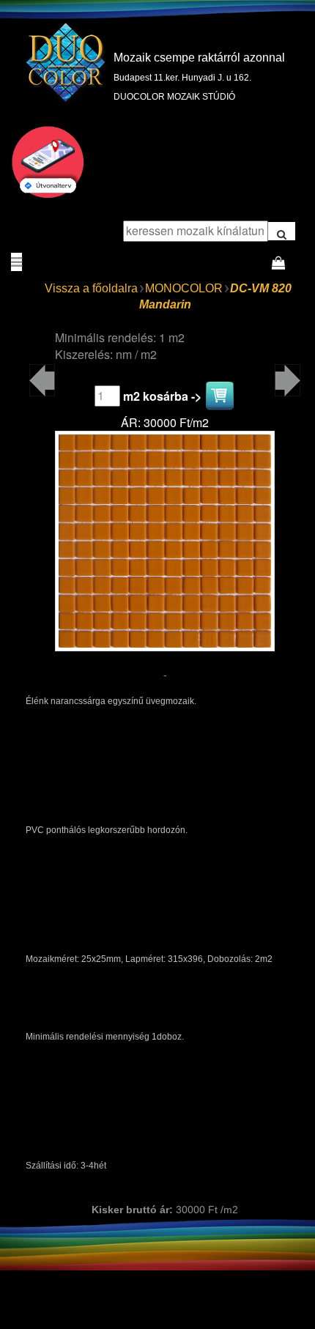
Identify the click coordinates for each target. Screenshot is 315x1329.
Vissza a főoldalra (91, 288)
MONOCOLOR (184, 288)
